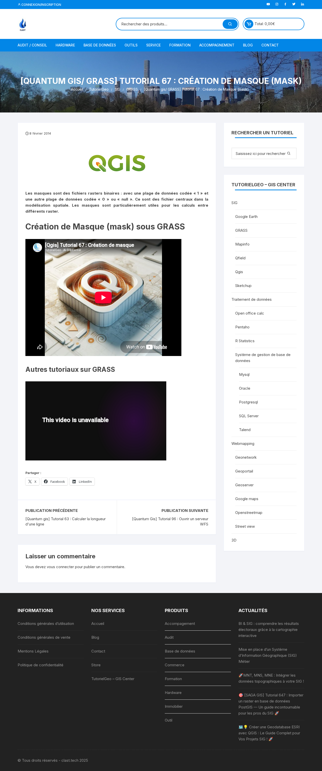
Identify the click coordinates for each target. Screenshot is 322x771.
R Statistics (245, 340)
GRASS (241, 230)
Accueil (97, 623)
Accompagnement (216, 45)
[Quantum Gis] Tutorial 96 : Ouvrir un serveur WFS (170, 521)
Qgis (239, 271)
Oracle (244, 388)
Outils (131, 45)
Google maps (246, 498)
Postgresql (248, 402)
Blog (248, 45)
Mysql (244, 374)
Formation (180, 45)
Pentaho (242, 327)
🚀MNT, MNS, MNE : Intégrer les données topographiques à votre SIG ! (271, 678)
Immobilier (174, 706)
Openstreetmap (248, 512)
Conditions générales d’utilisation (46, 623)
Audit (169, 637)
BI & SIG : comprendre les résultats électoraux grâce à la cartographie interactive (268, 629)
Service (153, 45)
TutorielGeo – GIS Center (112, 678)
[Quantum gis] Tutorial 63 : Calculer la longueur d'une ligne (65, 521)
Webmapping (242, 443)
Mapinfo (242, 244)
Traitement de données (251, 299)
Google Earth (246, 216)
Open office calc (249, 313)
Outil (168, 720)
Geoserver (244, 485)
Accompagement (180, 623)
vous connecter (60, 566)
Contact (270, 45)
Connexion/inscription (41, 5)
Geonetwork (246, 457)
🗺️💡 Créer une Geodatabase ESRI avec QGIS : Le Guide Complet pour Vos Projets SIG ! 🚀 (269, 733)
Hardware (65, 45)
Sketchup (243, 285)
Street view (245, 526)
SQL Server (249, 415)
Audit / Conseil (32, 45)
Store (96, 665)
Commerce (174, 665)
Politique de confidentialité (40, 665)
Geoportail (244, 471)
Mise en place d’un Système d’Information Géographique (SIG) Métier (267, 655)
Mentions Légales (33, 651)
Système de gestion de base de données (263, 357)
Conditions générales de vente (44, 637)
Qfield (240, 258)
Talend (245, 429)
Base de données (100, 45)
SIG (234, 202)
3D (233, 540)
